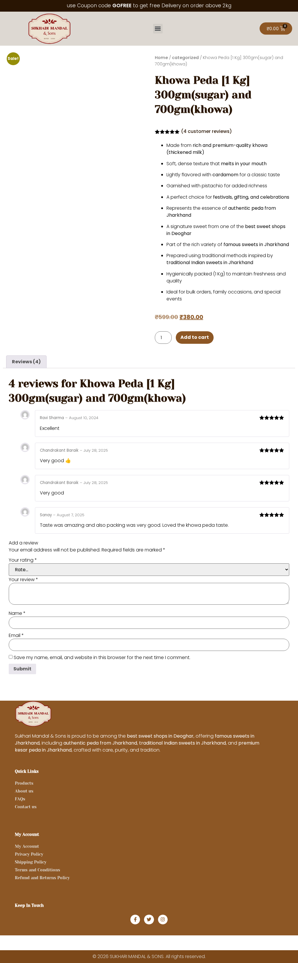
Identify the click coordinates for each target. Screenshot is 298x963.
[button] (158, 28)
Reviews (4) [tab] (26, 361)
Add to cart (194, 337)
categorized (185, 57)
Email (16, 635)
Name (17, 613)
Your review (23, 579)
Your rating (23, 560)
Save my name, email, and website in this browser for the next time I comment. (102, 657)
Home (161, 57)
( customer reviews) (206, 131)
